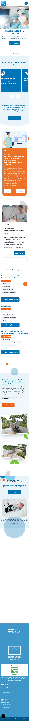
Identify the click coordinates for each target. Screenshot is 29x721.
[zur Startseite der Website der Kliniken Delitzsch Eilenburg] (5, 3)
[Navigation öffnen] (26, 3)
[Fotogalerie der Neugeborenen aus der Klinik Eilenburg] (14, 508)
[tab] (13, 53)
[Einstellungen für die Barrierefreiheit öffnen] (3, 716)
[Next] (27, 31)
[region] (14, 31)
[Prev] (2, 31)
